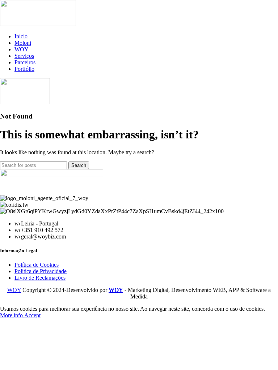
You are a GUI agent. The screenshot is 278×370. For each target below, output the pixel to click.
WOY (14, 290)
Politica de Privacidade (40, 271)
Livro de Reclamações (40, 278)
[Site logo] (38, 24)
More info (12, 315)
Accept (32, 315)
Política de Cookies (36, 265)
